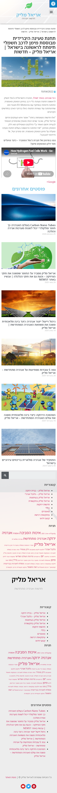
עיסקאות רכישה (42, 514)
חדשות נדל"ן (7, 553)
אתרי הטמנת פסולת (26, 545)
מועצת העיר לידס (9, 556)
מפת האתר (10, 777)
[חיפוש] (5, 475)
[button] (51, 11)
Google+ (51, 181)
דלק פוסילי (24, 549)
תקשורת (9, 567)
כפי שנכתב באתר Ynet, (44, 98)
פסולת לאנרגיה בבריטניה (14, 563)
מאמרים (46, 511)
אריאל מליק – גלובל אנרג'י (37, 494)
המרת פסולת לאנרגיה (24, 672)
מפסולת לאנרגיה (44, 560)
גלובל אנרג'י (50, 549)
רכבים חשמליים (43, 567)
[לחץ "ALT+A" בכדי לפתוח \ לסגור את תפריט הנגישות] (53, 4)
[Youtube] (23, 786)
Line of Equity (50, 533)
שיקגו (25, 567)
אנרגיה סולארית (17, 539)
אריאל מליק (28, 15)
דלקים (42, 550)
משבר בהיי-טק (33, 560)
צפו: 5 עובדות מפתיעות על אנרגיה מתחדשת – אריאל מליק (29, 371)
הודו (18, 550)
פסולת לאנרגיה (30, 564)
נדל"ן (15, 560)
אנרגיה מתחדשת (34, 538)
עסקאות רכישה (45, 564)
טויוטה (46, 556)
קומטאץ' (52, 567)
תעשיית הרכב (17, 567)
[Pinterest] (34, 786)
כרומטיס (37, 556)
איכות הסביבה (30, 532)
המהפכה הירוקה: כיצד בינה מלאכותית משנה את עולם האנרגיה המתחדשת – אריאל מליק (30, 416)
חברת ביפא (35, 553)
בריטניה (7, 545)
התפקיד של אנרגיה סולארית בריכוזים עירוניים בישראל (29, 461)
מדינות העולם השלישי (24, 556)
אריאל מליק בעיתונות (39, 497)
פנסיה (37, 564)
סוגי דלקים (38, 687)
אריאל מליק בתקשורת (39, 501)
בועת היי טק (14, 545)
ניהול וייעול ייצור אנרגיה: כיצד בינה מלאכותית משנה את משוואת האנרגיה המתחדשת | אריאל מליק (29, 324)
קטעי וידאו (45, 518)
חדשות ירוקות (43, 504)
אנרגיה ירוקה (41, 657)
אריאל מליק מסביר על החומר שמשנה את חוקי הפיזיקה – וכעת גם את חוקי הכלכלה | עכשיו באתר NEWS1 (29, 276)
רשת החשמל (32, 567)
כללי (47, 507)
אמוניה (16, 533)
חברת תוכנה (16, 553)
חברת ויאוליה (25, 553)
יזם (42, 556)
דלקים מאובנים (35, 550)
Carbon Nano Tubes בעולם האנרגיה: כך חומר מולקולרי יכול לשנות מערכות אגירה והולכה (32, 228)
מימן (53, 560)
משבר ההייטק (23, 560)
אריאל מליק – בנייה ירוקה (38, 490)
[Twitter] (28, 786)
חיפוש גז (53, 556)
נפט (10, 560)
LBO (43, 533)
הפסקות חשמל (44, 553)
